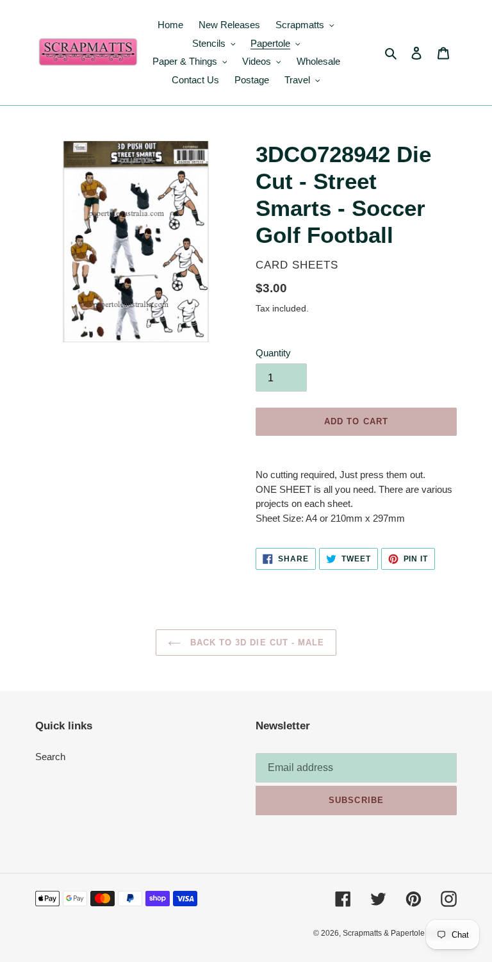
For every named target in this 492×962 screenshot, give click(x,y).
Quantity (273, 352)
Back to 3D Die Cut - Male (255, 642)
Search (50, 756)
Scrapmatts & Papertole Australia (400, 933)
